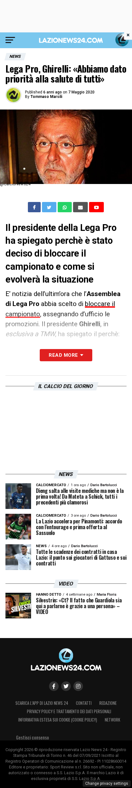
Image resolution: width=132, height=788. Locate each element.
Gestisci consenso (32, 737)
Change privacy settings (106, 783)
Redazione (108, 703)
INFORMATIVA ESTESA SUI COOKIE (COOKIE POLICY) (57, 720)
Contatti (84, 703)
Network (112, 720)
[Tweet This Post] (50, 207)
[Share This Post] (65, 207)
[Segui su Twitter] (66, 686)
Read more (63, 355)
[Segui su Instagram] (78, 686)
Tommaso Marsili (46, 96)
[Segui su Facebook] (54, 686)
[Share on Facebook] (35, 207)
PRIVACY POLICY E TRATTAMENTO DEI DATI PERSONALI (69, 711)
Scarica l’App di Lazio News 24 (41, 703)
